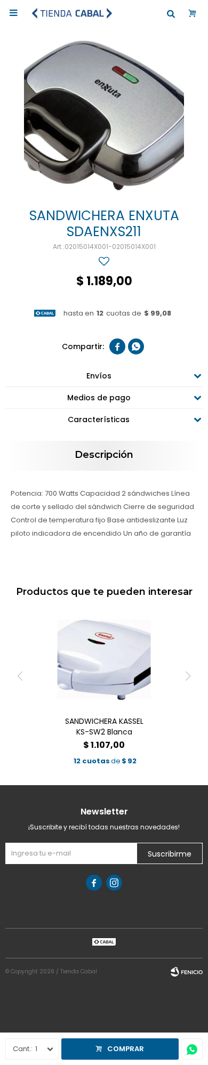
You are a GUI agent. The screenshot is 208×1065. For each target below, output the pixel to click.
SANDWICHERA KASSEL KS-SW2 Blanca (104, 726)
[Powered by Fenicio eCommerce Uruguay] (187, 972)
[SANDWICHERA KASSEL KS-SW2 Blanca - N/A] (104, 661)
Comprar (125, 1049)
